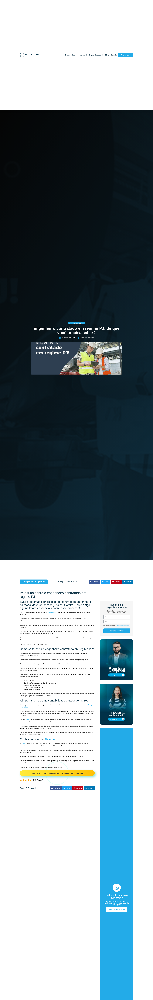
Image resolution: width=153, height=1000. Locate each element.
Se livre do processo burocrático (117, 896)
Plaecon (27, 719)
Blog (107, 55)
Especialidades (95, 55)
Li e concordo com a (117, 625)
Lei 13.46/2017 (52, 612)
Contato (114, 55)
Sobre (74, 55)
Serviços (81, 55)
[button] (94, 582)
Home (67, 55)
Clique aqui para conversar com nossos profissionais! (57, 773)
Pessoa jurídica (76, 323)
